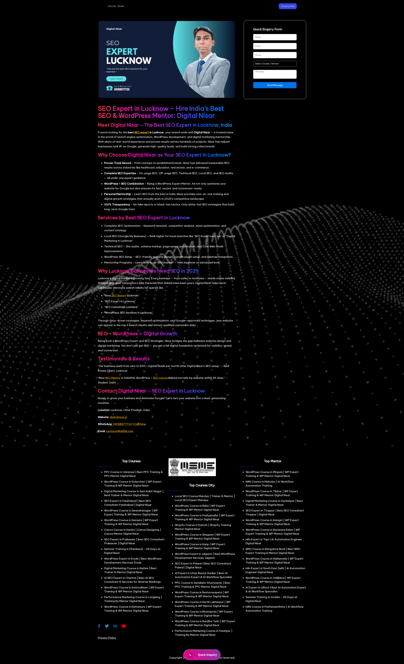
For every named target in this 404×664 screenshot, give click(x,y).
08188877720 (122, 424)
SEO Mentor (113, 378)
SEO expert (141, 132)
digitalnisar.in (118, 417)
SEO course (160, 378)
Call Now (140, 424)
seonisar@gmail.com (119, 431)
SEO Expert (119, 295)
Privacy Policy (107, 638)
